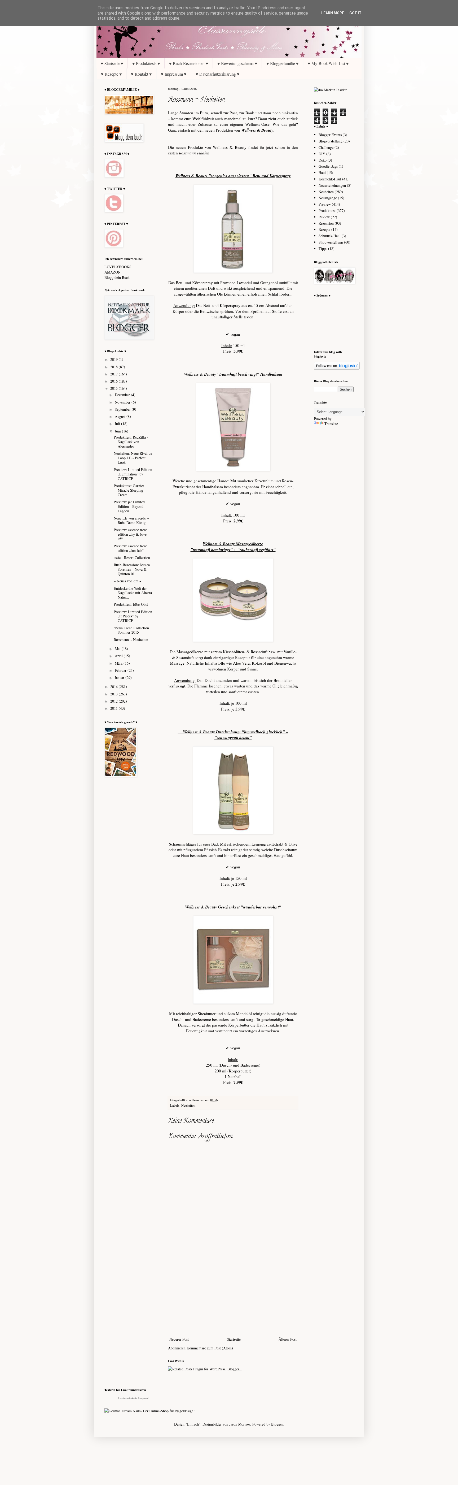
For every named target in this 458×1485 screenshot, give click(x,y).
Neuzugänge (328, 197)
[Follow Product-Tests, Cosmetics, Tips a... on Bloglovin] (337, 368)
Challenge (326, 147)
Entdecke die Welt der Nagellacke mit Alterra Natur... (133, 593)
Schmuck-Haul (330, 235)
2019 (114, 359)
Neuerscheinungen (332, 185)
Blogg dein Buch (117, 277)
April (119, 655)
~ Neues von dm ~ (128, 580)
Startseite (234, 1339)
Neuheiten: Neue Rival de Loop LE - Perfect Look (133, 458)
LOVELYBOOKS (117, 266)
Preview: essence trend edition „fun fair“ (131, 548)
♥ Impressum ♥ (174, 74)
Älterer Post (288, 1339)
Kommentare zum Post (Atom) (210, 1347)
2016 (114, 381)
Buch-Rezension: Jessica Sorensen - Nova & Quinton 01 (132, 569)
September (123, 409)
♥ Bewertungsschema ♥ (237, 63)
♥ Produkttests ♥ (146, 63)
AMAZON (112, 272)
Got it (355, 13)
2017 (114, 373)
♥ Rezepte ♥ (111, 74)
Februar (121, 670)
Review (324, 216)
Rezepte (324, 229)
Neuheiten (188, 1105)
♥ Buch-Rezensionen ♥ (188, 63)
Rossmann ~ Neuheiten (131, 639)
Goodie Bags (328, 166)
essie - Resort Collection (132, 557)
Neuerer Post (179, 1339)
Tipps (323, 248)
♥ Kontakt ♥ (141, 74)
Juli (118, 423)
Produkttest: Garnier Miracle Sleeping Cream (129, 490)
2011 (114, 708)
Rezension (326, 223)
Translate (331, 423)
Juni (118, 431)
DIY (322, 153)
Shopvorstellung (331, 242)
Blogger (277, 1424)
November (123, 402)
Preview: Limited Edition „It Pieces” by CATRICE (133, 616)
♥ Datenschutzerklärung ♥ (218, 74)
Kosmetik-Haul (330, 178)
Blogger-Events (330, 134)
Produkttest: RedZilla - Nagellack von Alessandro (131, 442)
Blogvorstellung (330, 141)
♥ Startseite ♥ (112, 63)
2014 (114, 686)
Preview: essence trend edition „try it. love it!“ (131, 534)
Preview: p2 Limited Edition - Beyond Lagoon (129, 506)
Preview (325, 204)
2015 (114, 388)
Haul (322, 172)
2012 (114, 701)
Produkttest (327, 210)
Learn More (332, 13)
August (120, 416)
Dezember (123, 394)
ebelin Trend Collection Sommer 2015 (131, 630)
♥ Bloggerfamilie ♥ (282, 63)
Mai (118, 648)
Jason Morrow (239, 1424)
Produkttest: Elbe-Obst (131, 604)
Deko (323, 160)
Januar (120, 677)
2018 (114, 366)
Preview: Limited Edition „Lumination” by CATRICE (133, 474)
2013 (114, 693)
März (119, 663)
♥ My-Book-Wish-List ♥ (328, 63)
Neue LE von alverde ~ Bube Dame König (131, 520)
